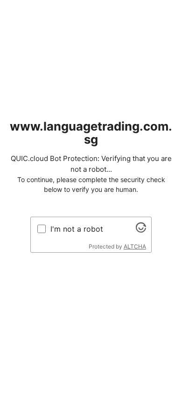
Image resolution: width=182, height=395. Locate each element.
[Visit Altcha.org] (141, 229)
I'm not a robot (76, 229)
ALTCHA (135, 246)
